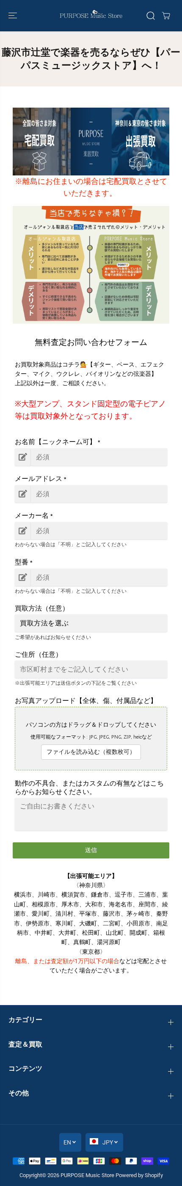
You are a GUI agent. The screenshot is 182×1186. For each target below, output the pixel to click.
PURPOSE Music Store (87, 1175)
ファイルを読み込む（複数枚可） (91, 751)
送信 (91, 850)
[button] (13, 15)
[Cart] (166, 15)
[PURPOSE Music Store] (91, 16)
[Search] (150, 15)
